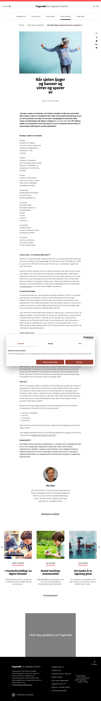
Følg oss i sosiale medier (60, 687)
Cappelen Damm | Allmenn (61, 674)
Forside (21, 25)
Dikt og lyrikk (35, 16)
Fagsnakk (52, 6)
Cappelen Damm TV (58, 684)
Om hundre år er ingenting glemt (83, 572)
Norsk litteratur (65, 16)
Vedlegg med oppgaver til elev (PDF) (43, 435)
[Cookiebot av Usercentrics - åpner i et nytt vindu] (84, 337)
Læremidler (80, 16)
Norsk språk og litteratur (35, 25)
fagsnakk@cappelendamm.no (23, 685)
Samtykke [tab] (21, 343)
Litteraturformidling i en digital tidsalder (18, 572)
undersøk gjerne (25, 286)
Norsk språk (50, 16)
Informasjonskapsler (59, 691)
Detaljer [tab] (50, 343)
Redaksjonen (21, 16)
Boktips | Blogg (56, 677)
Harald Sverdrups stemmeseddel (50, 572)
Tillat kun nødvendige (50, 362)
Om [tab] (80, 343)
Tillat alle (79, 362)
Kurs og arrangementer (59, 680)
